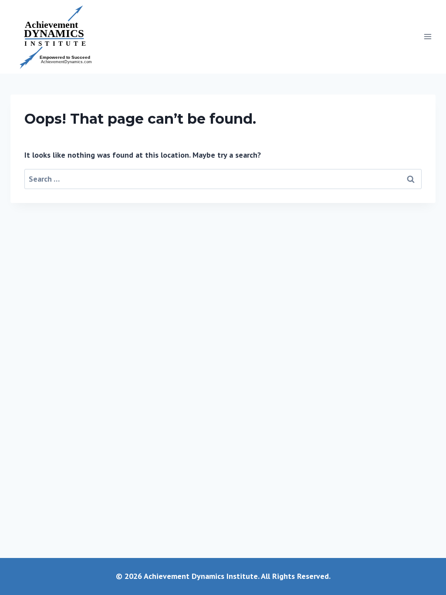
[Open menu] (427, 37)
